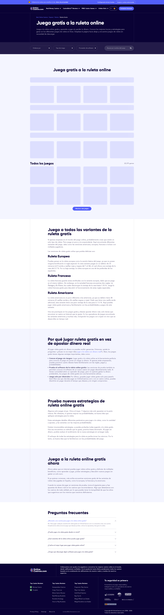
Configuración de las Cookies (105, 2)
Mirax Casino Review (58, 593)
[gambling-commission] (107, 599)
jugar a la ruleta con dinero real (89, 352)
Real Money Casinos (52, 8)
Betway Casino (37, 587)
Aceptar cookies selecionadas (125, 2)
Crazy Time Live (57, 590)
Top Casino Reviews (36, 583)
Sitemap (43, 611)
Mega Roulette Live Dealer (82, 601)
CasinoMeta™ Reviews (70, 8)
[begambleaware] (128, 599)
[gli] (116, 599)
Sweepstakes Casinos (58, 587)
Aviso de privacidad (62, 2)
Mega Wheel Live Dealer (82, 598)
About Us (52, 611)
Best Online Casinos (42, 17)
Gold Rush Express (80, 593)
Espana (51, 17)
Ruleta (57, 17)
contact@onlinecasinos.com (71, 611)
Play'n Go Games (79, 590)
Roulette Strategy (57, 598)
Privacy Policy (34, 611)
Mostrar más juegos (82, 208)
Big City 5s (77, 596)
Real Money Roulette (58, 596)
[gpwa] (128, 594)
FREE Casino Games (88, 8)
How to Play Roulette (58, 601)
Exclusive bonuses (126, 8)
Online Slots (102, 8)
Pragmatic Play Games (81, 587)
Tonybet (35, 590)
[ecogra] (109, 594)
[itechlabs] (119, 594)
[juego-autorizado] (110, 604)
